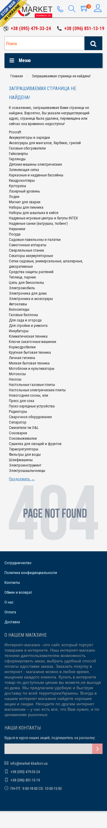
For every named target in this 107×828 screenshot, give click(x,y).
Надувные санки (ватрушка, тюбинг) (38, 223)
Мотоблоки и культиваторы (31, 368)
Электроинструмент (25, 465)
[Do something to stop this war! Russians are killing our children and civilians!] (13, 13)
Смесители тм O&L (24, 427)
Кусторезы (17, 186)
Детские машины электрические (35, 164)
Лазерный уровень (24, 191)
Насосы (15, 379)
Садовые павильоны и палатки (35, 239)
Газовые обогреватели (27, 148)
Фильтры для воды (25, 454)
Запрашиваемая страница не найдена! (61, 76)
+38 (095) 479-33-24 (31, 28)
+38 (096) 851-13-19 (84, 28)
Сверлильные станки (26, 250)
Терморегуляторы (23, 449)
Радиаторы (18, 411)
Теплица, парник (22, 277)
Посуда (15, 234)
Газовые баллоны (23, 315)
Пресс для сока (21, 400)
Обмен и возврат (18, 592)
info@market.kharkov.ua (29, 763)
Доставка (12, 622)
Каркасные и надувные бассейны (36, 175)
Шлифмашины (21, 460)
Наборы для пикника (26, 207)
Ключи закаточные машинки (32, 341)
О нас (8, 602)
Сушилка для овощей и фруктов (35, 443)
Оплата (10, 612)
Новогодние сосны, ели (28, 395)
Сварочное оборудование (30, 417)
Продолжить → (22, 479)
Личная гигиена (22, 357)
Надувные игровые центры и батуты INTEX (43, 218)
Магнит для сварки (24, 202)
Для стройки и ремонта (28, 325)
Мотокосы (17, 374)
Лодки (14, 196)
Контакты (12, 582)
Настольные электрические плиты (37, 390)
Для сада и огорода (25, 320)
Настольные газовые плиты (32, 384)
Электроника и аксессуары (31, 298)
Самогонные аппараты (27, 245)
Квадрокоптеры (22, 180)
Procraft (15, 132)
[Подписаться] (97, 749)
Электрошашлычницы (27, 470)
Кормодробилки (22, 347)
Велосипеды (19, 309)
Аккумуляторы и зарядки (29, 137)
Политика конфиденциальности (30, 572)
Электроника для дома (28, 293)
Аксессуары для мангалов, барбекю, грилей (45, 143)
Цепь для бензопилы (26, 282)
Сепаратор (17, 422)
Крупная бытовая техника (30, 352)
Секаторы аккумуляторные (31, 255)
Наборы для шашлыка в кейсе (33, 212)
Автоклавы (18, 304)
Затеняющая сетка (24, 169)
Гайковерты (18, 153)
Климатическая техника (28, 336)
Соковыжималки (23, 438)
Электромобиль (22, 288)
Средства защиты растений (31, 272)
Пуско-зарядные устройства (32, 406)
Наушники (17, 229)
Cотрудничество (18, 563)
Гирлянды (17, 159)
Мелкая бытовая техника (29, 363)
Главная (16, 76)
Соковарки (18, 433)
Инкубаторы (19, 331)
